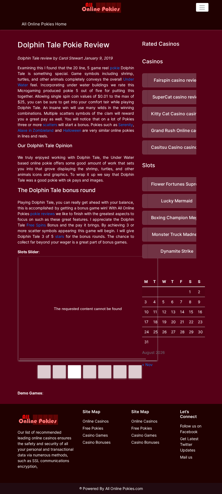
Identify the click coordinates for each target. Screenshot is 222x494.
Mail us (186, 457)
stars (59, 236)
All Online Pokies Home (44, 24)
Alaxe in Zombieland (36, 130)
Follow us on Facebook (190, 429)
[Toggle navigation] (202, 7)
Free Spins (36, 225)
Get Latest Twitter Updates (189, 444)
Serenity (125, 124)
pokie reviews (42, 213)
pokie (115, 67)
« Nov (147, 364)
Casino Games (95, 435)
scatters (50, 124)
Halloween (72, 130)
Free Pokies (93, 428)
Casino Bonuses (96, 442)
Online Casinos (96, 421)
